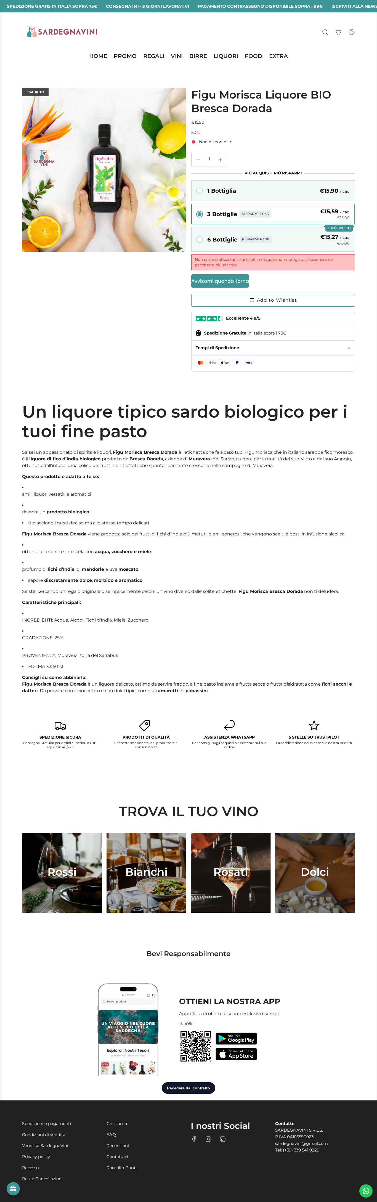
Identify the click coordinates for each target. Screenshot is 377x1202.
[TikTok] (222, 1139)
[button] (273, 190)
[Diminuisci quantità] (198, 159)
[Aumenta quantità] (220, 159)
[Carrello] (338, 32)
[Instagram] (208, 1139)
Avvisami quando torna (220, 281)
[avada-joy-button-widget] (13, 1188)
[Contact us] (366, 1191)
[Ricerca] (325, 32)
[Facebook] (194, 1139)
